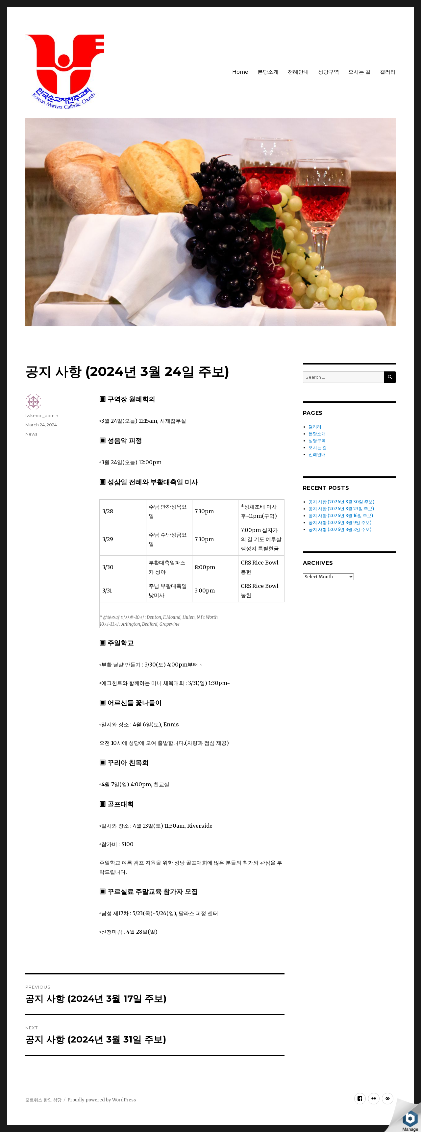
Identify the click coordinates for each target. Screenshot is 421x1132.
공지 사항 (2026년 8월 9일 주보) (340, 522)
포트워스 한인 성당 (43, 1100)
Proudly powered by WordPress (101, 1100)
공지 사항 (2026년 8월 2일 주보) (340, 529)
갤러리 (388, 72)
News (31, 434)
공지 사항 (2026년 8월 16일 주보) (341, 515)
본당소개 (268, 72)
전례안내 (298, 72)
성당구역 (328, 72)
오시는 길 (359, 72)
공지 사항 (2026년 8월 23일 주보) (341, 509)
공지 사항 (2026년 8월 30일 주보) (341, 502)
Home (240, 72)
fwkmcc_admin (41, 415)
